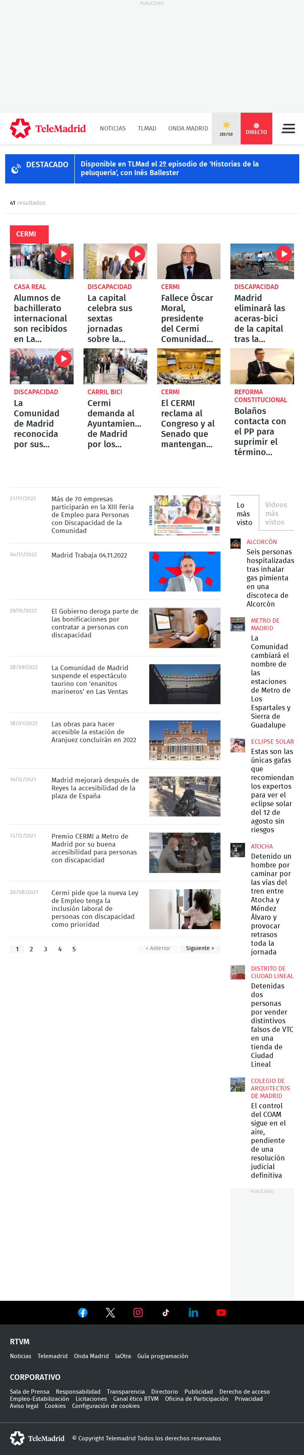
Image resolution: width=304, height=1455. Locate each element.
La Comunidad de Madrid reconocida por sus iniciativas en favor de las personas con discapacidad (42, 366)
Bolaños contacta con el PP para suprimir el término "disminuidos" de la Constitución (262, 366)
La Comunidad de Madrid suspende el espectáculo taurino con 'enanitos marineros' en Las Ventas (184, 684)
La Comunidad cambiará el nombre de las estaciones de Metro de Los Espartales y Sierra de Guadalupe (237, 624)
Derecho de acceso (244, 1392)
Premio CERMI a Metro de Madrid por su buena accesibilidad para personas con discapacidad (184, 853)
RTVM (20, 1342)
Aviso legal (24, 1406)
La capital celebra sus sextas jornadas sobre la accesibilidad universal (115, 261)
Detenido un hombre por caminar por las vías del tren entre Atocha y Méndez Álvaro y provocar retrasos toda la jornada (237, 850)
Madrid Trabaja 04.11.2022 (184, 571)
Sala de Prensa (29, 1392)
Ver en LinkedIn (193, 1313)
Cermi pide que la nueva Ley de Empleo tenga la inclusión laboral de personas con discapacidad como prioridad (184, 909)
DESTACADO (47, 165)
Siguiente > (200, 948)
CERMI (170, 286)
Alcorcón (262, 542)
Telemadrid (53, 1356)
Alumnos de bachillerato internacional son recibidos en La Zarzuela (42, 261)
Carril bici (104, 392)
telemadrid (37, 1438)
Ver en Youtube (221, 1313)
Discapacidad (109, 286)
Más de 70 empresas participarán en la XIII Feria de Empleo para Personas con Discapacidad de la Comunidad (184, 515)
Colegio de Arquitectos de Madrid (270, 1088)
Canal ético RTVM (136, 1399)
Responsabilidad (78, 1392)
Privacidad (249, 1399)
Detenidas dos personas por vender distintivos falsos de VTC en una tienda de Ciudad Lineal (237, 972)
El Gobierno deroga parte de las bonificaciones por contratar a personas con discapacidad (184, 628)
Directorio (164, 1392)
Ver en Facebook (83, 1314)
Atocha (262, 846)
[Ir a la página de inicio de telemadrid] (48, 128)
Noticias (113, 128)
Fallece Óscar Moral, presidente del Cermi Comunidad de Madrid (189, 261)
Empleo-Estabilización (39, 1399)
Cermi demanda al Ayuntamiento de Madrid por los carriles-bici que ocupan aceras (115, 366)
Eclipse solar (272, 742)
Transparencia (126, 1392)
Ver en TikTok (166, 1314)
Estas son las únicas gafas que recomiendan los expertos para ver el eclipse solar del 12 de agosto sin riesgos (237, 745)
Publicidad (198, 1392)
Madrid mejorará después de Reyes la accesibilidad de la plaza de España (184, 796)
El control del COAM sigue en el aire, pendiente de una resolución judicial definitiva (237, 1084)
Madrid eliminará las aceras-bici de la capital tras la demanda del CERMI (262, 261)
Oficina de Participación (196, 1399)
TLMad (147, 128)
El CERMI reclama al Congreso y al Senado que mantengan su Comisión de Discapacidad (189, 366)
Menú (288, 128)
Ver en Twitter (110, 1314)
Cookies (55, 1406)
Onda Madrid (188, 128)
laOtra (123, 1356)
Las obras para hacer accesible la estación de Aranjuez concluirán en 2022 (184, 740)
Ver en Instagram (138, 1313)
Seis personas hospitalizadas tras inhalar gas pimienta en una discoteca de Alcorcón (235, 544)
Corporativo (35, 1377)
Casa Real (30, 286)
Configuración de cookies (106, 1406)
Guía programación (162, 1356)
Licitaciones (91, 1399)
